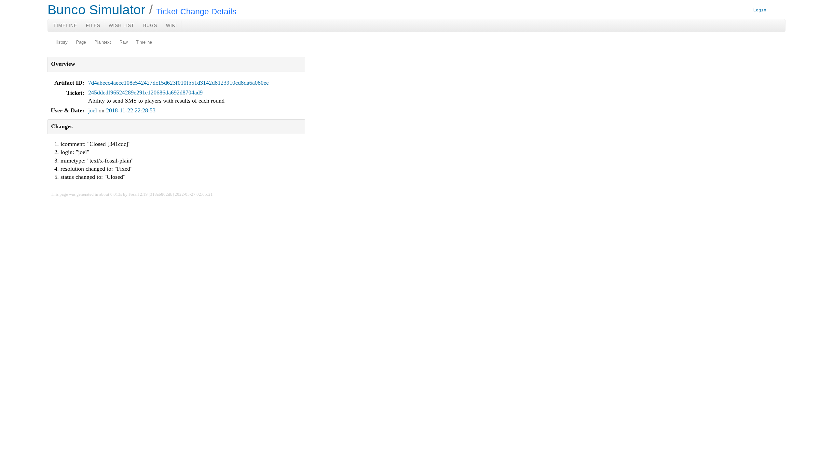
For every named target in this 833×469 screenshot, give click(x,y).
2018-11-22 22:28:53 (131, 110)
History (61, 42)
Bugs (150, 25)
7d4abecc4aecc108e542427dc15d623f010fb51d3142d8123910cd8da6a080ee (178, 82)
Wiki (171, 25)
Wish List (121, 25)
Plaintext (102, 42)
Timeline (65, 25)
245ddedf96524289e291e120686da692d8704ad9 (145, 92)
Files (93, 25)
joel (92, 110)
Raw (123, 42)
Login (759, 9)
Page (81, 42)
